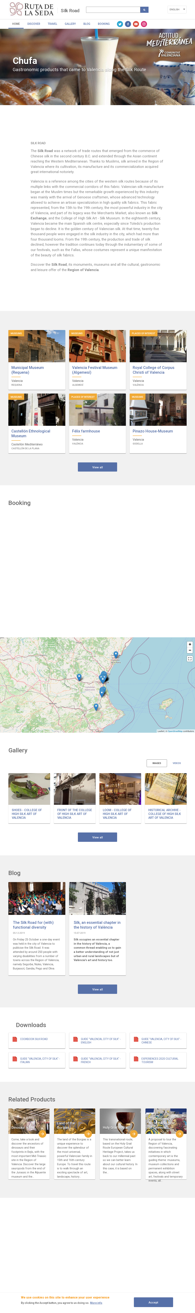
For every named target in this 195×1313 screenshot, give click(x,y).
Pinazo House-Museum (153, 431)
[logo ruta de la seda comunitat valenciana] (33, 9)
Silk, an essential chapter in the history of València (97, 925)
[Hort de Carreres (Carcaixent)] (101, 694)
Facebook (128, 24)
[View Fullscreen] (190, 659)
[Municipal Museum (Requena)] (79, 677)
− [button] (190, 650)
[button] (29, 789)
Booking (104, 23)
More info (96, 1302)
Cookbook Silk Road (34, 1039)
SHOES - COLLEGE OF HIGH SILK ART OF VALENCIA (27, 814)
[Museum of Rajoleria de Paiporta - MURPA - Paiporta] (102, 680)
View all (97, 467)
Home (16, 23)
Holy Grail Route (115, 1127)
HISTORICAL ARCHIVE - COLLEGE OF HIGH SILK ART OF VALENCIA (164, 814)
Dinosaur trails (22, 1127)
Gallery (70, 23)
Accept (153, 1302)
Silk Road (70, 10)
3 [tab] (100, 123)
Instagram (144, 24)
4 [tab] (106, 123)
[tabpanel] (97, 67)
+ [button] (190, 644)
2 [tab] (95, 123)
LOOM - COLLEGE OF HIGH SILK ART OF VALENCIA (117, 814)
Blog (86, 23)
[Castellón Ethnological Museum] (115, 655)
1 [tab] (89, 123)
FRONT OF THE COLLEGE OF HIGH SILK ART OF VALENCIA (74, 814)
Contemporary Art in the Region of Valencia (161, 1123)
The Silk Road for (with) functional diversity (33, 925)
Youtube (136, 24)
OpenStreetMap (175, 731)
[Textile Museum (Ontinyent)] (96, 707)
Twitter (120, 24)
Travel (52, 23)
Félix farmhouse (86, 431)
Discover (33, 23)
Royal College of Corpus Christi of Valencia (153, 370)
